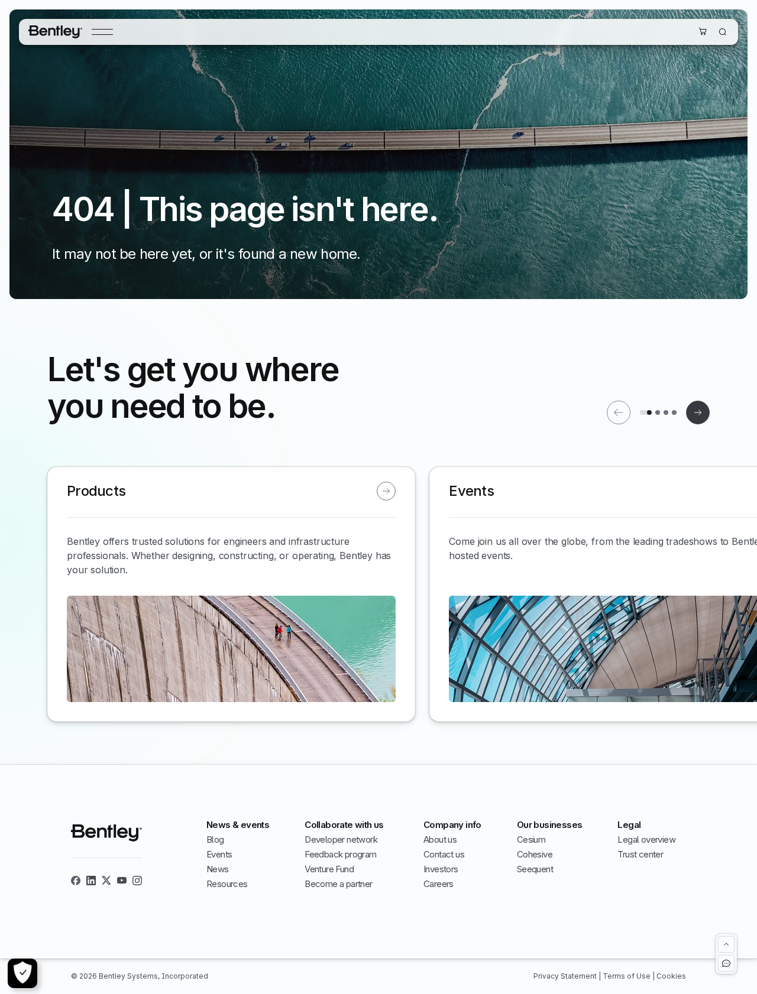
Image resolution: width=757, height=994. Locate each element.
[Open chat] (726, 963)
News (217, 869)
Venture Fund (329, 869)
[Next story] (698, 412)
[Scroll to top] (726, 944)
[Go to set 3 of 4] (666, 412)
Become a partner (338, 884)
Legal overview (646, 839)
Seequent (535, 869)
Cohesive (534, 854)
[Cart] (702, 31)
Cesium (531, 839)
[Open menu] (102, 32)
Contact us (443, 854)
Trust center (640, 854)
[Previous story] (618, 412)
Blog (215, 839)
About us (440, 839)
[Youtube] (122, 880)
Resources (227, 884)
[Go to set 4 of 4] (674, 412)
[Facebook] (75, 880)
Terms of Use (627, 976)
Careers (438, 884)
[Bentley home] (55, 31)
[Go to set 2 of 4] (657, 412)
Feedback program (340, 854)
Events (219, 854)
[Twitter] (106, 880)
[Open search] (723, 32)
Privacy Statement (566, 976)
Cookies (671, 976)
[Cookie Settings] (22, 973)
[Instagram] (137, 880)
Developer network (341, 839)
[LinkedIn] (91, 880)
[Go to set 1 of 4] (646, 412)
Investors (440, 869)
